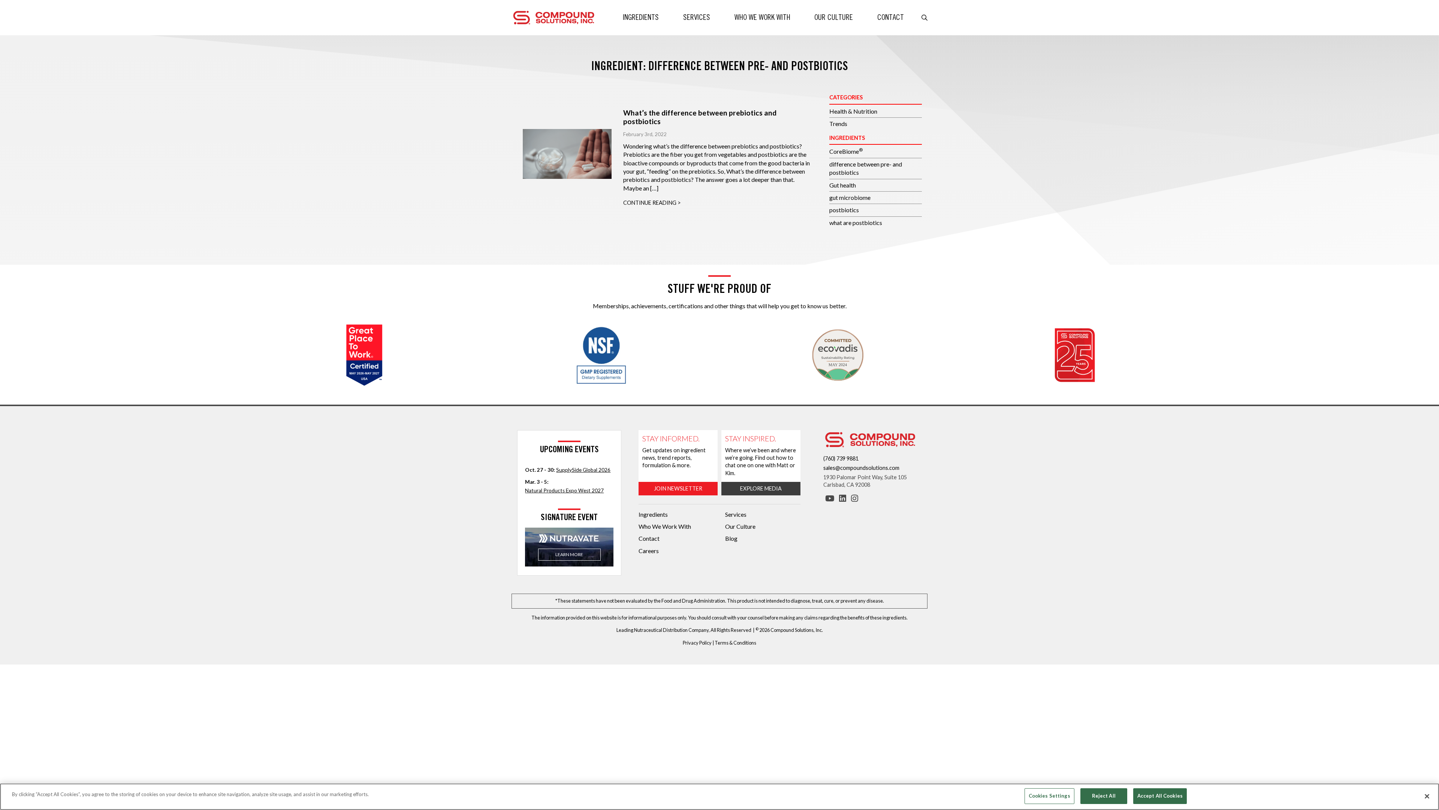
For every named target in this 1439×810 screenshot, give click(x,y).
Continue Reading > (652, 203)
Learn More (569, 554)
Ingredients (641, 17)
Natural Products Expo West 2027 (564, 491)
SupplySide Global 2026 (583, 470)
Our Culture (833, 17)
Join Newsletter (678, 488)
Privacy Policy (697, 643)
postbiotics (844, 209)
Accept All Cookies (1160, 796)
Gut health (842, 185)
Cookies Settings (1049, 796)
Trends (838, 123)
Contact (890, 17)
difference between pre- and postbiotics (865, 168)
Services (696, 17)
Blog (731, 538)
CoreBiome (846, 151)
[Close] (1427, 796)
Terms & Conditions (735, 643)
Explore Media (761, 488)
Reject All (1104, 796)
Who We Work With (762, 17)
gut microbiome (850, 197)
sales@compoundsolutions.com (861, 468)
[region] (719, 796)
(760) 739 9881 (841, 458)
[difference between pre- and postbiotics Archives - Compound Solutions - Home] (554, 16)
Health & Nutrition (853, 111)
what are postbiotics (855, 222)
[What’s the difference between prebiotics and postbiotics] (567, 154)
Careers (649, 550)
